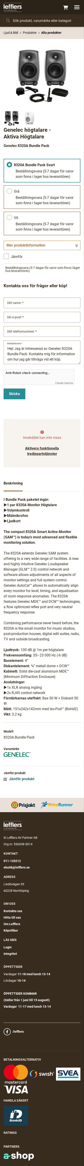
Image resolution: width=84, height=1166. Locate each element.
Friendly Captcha (64, 383)
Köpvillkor (11, 930)
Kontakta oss (13, 911)
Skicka (14, 394)
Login (8, 947)
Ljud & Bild (11, 32)
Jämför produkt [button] (21, 779)
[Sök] (8, 20)
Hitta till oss (12, 917)
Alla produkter (51, 32)
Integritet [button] (10, 954)
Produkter (30, 32)
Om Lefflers (12, 924)
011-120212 (12, 861)
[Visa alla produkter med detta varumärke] (42, 754)
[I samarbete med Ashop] (19, 1156)
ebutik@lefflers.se (17, 867)
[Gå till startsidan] (13, 7)
